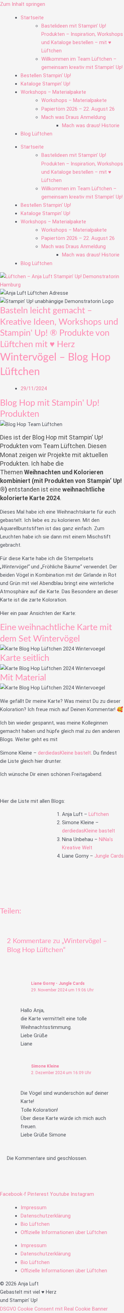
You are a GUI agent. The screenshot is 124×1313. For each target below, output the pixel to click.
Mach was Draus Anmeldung (73, 117)
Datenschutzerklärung (46, 1216)
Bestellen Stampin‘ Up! (46, 75)
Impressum (33, 1207)
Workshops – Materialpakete (53, 92)
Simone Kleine (45, 1066)
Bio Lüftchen (35, 1224)
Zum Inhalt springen (22, 4)
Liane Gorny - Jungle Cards (58, 983)
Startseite (32, 17)
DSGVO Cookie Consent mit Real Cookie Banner (54, 1309)
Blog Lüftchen (36, 134)
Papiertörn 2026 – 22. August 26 (78, 109)
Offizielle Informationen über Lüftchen (64, 1232)
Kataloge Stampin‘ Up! (45, 84)
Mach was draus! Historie (91, 125)
